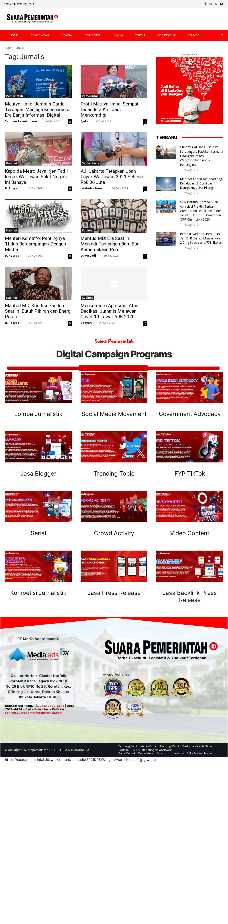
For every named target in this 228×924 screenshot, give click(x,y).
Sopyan (86, 323)
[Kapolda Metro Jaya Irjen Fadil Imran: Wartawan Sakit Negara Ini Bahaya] (38, 149)
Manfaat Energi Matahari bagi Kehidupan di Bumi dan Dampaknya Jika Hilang (201, 183)
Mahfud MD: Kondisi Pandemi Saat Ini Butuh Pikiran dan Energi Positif (38, 311)
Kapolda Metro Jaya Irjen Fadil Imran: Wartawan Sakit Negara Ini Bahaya (36, 176)
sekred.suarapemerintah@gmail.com (33, 712)
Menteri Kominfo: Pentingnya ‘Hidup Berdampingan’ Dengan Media (35, 244)
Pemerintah (14, 96)
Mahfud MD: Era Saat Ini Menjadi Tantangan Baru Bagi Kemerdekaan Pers (111, 244)
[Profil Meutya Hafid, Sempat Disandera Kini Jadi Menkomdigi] (114, 81)
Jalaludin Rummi (92, 188)
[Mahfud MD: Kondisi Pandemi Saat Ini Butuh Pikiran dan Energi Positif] (38, 283)
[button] (218, 35)
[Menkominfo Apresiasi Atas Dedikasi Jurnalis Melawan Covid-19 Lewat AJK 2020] (114, 283)
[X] (216, 4)
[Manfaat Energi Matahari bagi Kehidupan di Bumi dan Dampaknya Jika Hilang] (166, 184)
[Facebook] (205, 4)
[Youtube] (221, 4)
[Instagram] (210, 4)
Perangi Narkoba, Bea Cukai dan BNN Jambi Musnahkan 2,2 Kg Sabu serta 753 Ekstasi (201, 238)
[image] (38, 387)
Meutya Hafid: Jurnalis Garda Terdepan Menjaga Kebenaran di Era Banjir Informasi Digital (38, 109)
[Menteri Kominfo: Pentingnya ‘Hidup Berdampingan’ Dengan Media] (38, 216)
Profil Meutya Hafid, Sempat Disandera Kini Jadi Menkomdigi (109, 109)
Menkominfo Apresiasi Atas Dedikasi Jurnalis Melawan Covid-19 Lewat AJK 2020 (109, 311)
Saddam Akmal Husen (21, 121)
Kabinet (11, 163)
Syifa (84, 121)
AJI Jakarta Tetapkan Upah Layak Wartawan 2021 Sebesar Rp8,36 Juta (112, 176)
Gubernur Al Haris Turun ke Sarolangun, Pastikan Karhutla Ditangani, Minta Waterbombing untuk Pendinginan (201, 155)
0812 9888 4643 (52, 705)
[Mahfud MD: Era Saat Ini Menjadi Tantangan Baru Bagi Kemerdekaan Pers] (114, 216)
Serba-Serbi (90, 163)
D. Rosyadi (12, 188)
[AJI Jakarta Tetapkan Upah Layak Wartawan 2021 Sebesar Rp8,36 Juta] (114, 149)
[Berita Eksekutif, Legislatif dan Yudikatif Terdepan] (32, 18)
